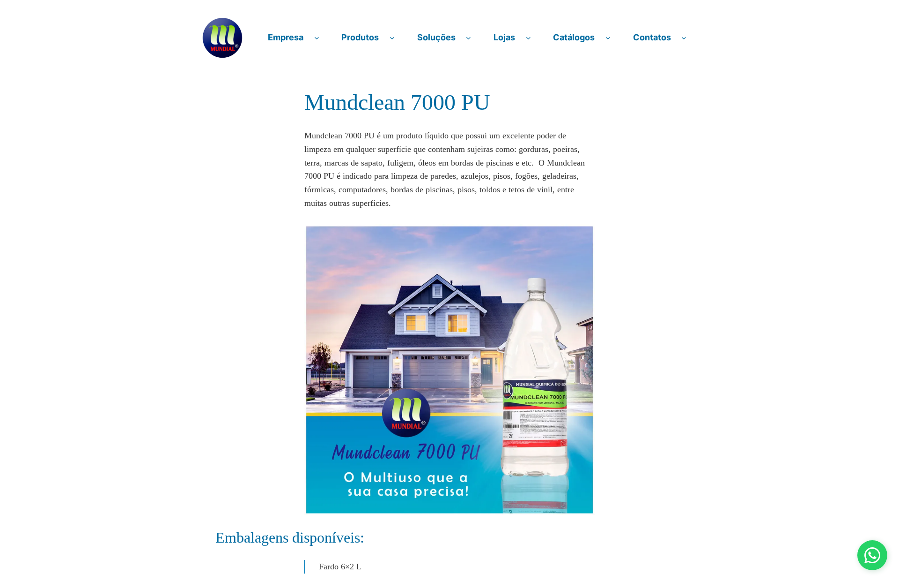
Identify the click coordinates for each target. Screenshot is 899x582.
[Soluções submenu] (468, 37)
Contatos (652, 37)
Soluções (436, 37)
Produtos (360, 37)
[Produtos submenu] (392, 37)
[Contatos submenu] (683, 37)
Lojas (504, 37)
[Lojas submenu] (528, 37)
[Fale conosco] (872, 555)
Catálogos (574, 37)
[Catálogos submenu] (608, 37)
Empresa (285, 37)
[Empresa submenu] (316, 37)
